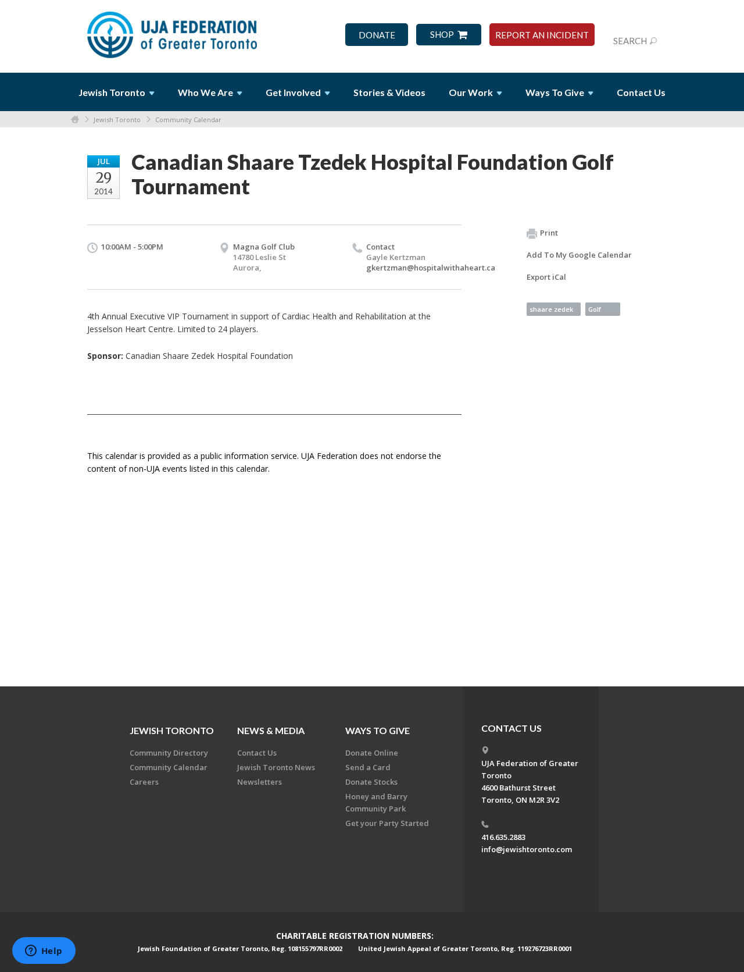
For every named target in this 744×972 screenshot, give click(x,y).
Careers (144, 782)
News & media (271, 730)
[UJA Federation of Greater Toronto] (173, 31)
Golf (594, 309)
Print (549, 232)
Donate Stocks (371, 782)
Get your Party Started (387, 823)
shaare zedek (551, 309)
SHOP (442, 35)
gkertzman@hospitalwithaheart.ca (430, 267)
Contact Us (641, 92)
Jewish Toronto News (276, 767)
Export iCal (546, 277)
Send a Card (368, 767)
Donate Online (371, 752)
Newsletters (259, 782)
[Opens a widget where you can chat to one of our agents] (44, 951)
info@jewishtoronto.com (526, 849)
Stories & (389, 92)
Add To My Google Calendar (579, 255)
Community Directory (169, 752)
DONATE (377, 35)
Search (630, 40)
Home (75, 119)
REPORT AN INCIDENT (542, 35)
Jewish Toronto (117, 119)
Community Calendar (188, 119)
